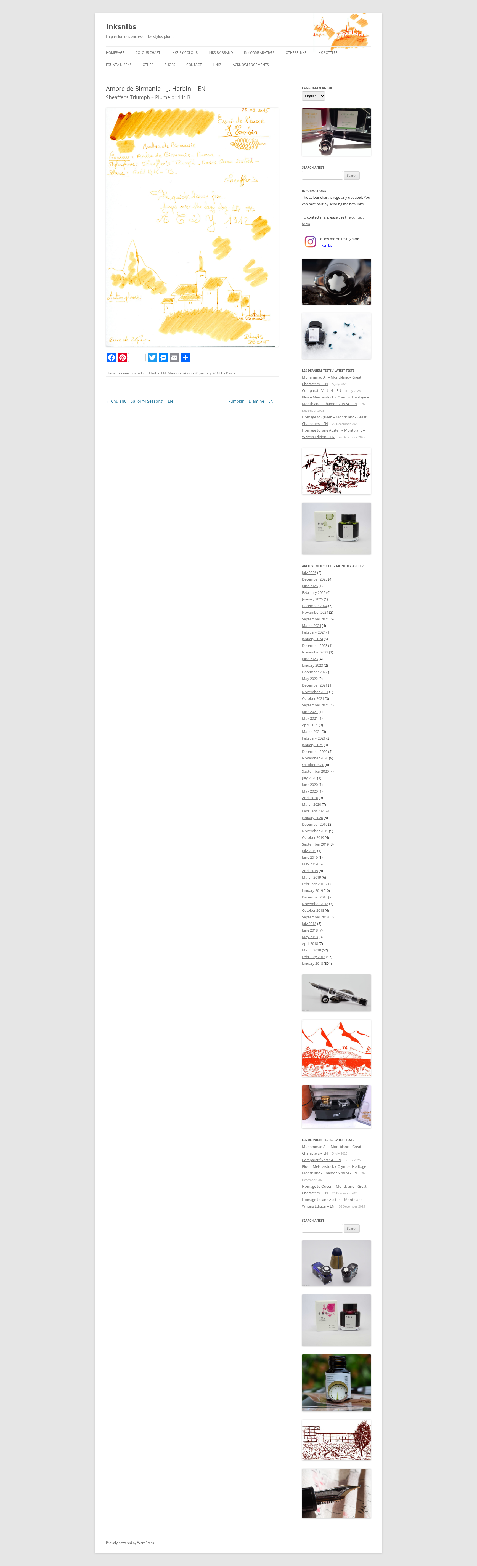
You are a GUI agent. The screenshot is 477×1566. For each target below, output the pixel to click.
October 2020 (313, 764)
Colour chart (148, 52)
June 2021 (310, 711)
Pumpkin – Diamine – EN (253, 401)
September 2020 (315, 771)
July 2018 (309, 923)
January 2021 (312, 744)
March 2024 (311, 625)
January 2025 (312, 599)
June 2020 (310, 784)
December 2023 (314, 645)
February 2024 (313, 632)
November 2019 (315, 830)
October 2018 (313, 910)
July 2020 (309, 777)
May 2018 (310, 936)
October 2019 (313, 837)
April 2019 (310, 870)
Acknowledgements (251, 64)
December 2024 (314, 605)
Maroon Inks (178, 373)
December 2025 (314, 579)
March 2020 (311, 804)
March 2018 (311, 950)
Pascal (231, 373)
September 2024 (315, 618)
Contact (194, 64)
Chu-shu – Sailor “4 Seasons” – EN (139, 401)
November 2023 (315, 652)
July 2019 (309, 850)
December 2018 (314, 897)
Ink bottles (327, 52)
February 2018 (313, 956)
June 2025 (310, 585)
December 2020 (314, 751)
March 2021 (311, 731)
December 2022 (314, 671)
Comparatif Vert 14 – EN (321, 390)
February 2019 (313, 883)
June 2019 (310, 857)
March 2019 (311, 877)
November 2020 (315, 758)
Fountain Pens (119, 64)
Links (217, 64)
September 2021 (315, 705)
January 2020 (312, 817)
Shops (170, 64)
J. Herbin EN (156, 373)
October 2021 (313, 698)
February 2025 (313, 592)
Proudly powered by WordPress (130, 1542)
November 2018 (315, 903)
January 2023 (312, 665)
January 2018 (312, 963)
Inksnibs (121, 26)
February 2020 (313, 811)
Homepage (115, 52)
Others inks (296, 52)
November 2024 (315, 612)
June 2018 (310, 930)
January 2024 (312, 638)
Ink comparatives (259, 52)
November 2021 (315, 691)
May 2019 (310, 864)
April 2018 (310, 943)
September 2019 (315, 844)
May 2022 (310, 678)
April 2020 (310, 797)
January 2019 (312, 890)
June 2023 (310, 658)
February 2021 (313, 738)
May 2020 (310, 791)
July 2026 (309, 572)
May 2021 (310, 718)
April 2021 (310, 724)
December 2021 (314, 685)
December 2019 (314, 824)
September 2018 (315, 916)
